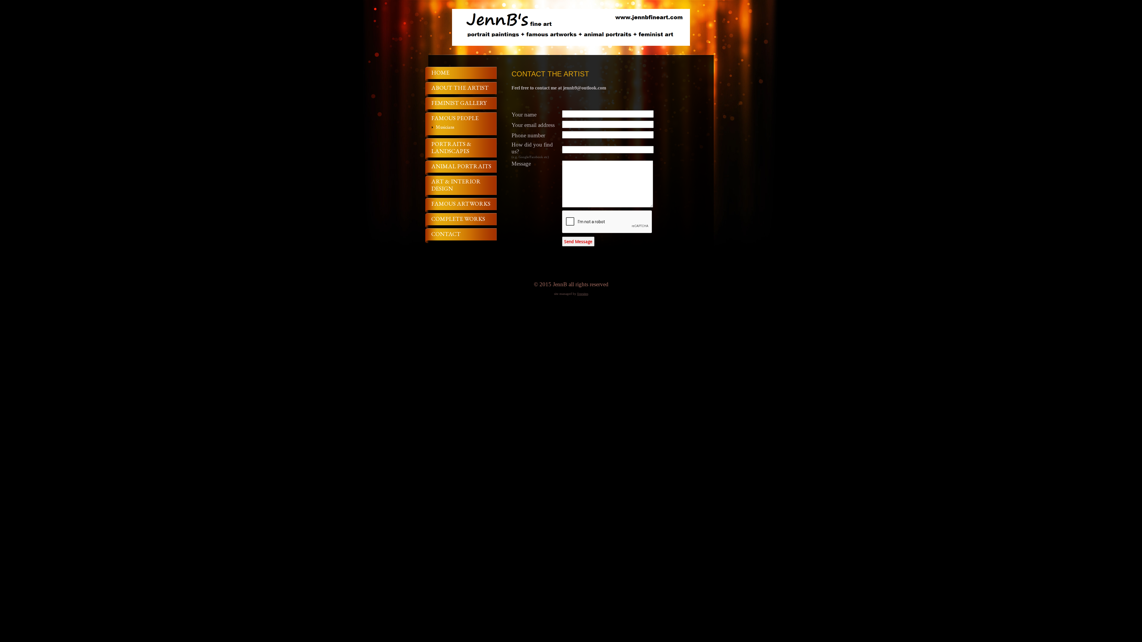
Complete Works (458, 219)
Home (440, 72)
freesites (582, 293)
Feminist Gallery (459, 103)
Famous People (455, 118)
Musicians (445, 127)
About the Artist (460, 88)
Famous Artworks (460, 203)
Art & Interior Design (456, 184)
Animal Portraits (461, 166)
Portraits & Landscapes (451, 147)
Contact (446, 234)
